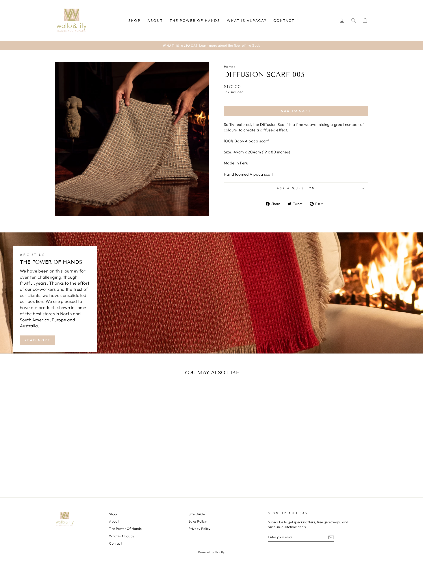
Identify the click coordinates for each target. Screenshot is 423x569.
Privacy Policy (200, 529)
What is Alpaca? (247, 20)
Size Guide (197, 514)
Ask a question (296, 188)
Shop (134, 20)
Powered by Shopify (211, 552)
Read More (37, 340)
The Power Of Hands (195, 20)
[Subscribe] (331, 537)
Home (228, 66)
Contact (284, 20)
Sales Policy (198, 521)
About (155, 20)
